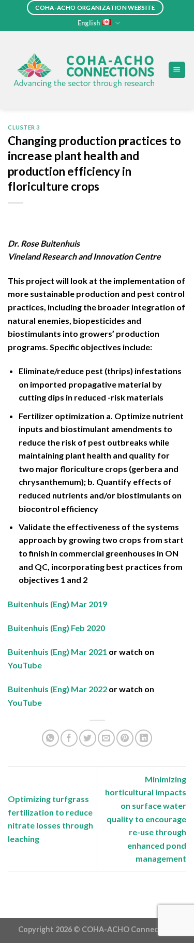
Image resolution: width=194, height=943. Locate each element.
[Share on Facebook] (69, 738)
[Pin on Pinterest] (124, 738)
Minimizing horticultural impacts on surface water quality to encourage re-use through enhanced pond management (145, 819)
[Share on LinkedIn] (143, 738)
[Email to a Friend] (106, 738)
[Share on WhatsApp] (50, 738)
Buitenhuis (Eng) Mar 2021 (57, 651)
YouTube (25, 665)
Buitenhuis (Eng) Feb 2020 (56, 628)
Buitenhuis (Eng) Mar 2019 (57, 604)
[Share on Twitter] (87, 738)
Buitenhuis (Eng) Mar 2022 (57, 689)
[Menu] (177, 70)
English (89, 23)
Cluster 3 (24, 127)
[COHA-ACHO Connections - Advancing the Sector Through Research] (84, 70)
